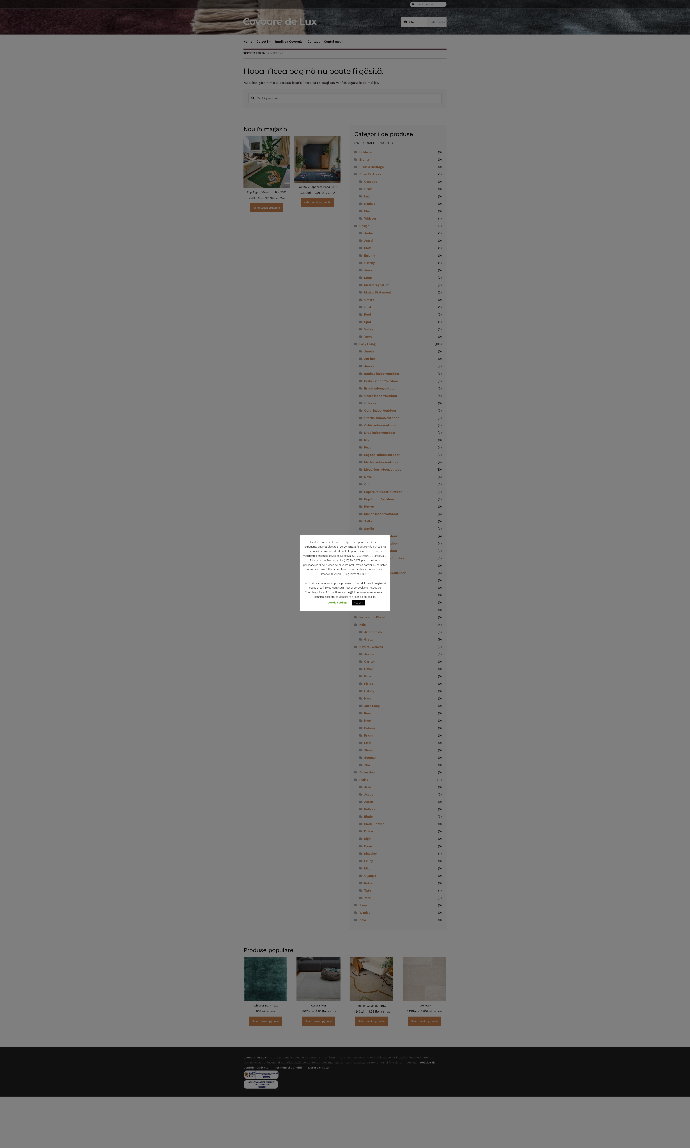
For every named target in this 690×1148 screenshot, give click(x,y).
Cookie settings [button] (337, 602)
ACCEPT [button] (358, 602)
